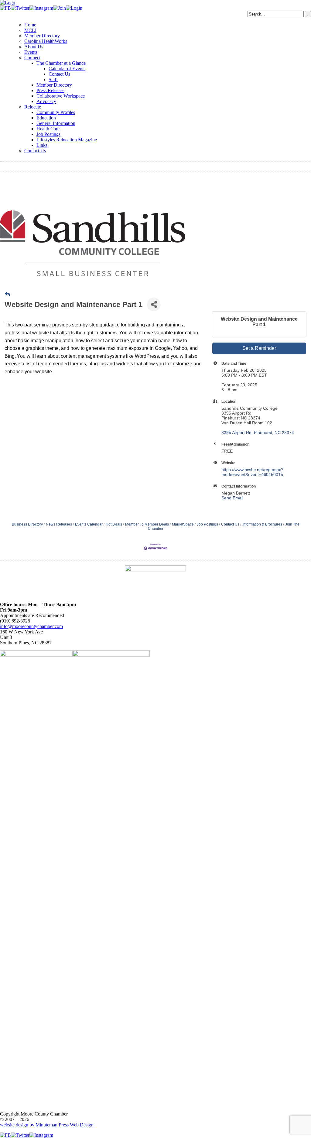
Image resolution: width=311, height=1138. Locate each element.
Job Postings (48, 134)
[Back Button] (7, 294)
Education (46, 117)
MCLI (30, 30)
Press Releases (50, 90)
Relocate (32, 106)
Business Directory (27, 524)
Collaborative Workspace (60, 95)
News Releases (59, 524)
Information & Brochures (262, 524)
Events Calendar (89, 524)
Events (30, 52)
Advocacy (46, 101)
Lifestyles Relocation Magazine (66, 139)
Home (30, 24)
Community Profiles (55, 112)
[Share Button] (154, 304)
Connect (32, 57)
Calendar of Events (67, 68)
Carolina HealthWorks (45, 41)
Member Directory (42, 35)
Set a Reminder (259, 348)
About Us (33, 46)
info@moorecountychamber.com (31, 626)
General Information (55, 123)
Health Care (48, 128)
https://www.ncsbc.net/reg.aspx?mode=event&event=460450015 (252, 472)
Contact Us (59, 74)
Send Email (232, 497)
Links (41, 145)
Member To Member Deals (147, 524)
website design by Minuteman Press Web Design (47, 1124)
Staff (53, 79)
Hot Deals (114, 524)
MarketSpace (183, 524)
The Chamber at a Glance (61, 63)
